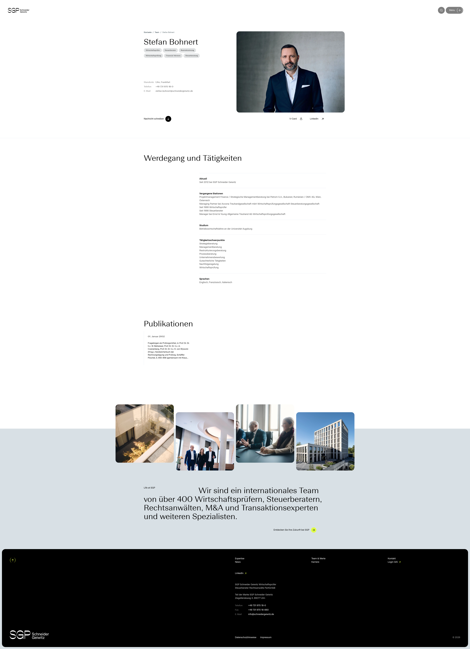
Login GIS (393, 562)
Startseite (148, 32)
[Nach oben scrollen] (13, 560)
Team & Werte (318, 558)
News (238, 562)
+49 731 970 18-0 (164, 86)
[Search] (441, 10)
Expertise (239, 558)
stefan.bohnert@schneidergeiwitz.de (174, 91)
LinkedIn (239, 573)
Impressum (265, 637)
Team (157, 32)
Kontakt (392, 558)
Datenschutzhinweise (245, 637)
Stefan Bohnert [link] (168, 32)
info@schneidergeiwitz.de (261, 614)
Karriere (315, 562)
